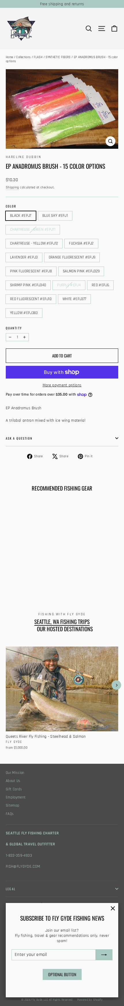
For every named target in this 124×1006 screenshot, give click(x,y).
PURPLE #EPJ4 (69, 285)
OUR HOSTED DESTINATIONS (65, 628)
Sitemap (12, 805)
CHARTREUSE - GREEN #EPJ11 (32, 229)
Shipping (12, 187)
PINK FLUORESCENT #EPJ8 (31, 271)
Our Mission (15, 772)
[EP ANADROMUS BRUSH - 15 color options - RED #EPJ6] (9, 586)
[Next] (116, 685)
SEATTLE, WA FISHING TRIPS (62, 621)
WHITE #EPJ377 (74, 299)
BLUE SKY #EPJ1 (55, 215)
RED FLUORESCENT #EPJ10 (31, 299)
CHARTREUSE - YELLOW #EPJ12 (34, 243)
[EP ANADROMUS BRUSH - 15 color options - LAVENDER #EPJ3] (41, 581)
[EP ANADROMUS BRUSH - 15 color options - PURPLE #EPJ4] (72, 581)
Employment (16, 797)
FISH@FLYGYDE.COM (23, 866)
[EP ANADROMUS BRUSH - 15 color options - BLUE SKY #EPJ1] (15, 581)
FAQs (10, 814)
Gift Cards (14, 789)
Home (9, 57)
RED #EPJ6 (100, 285)
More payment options (62, 385)
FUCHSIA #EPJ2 (81, 243)
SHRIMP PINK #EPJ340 (28, 285)
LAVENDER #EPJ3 (24, 257)
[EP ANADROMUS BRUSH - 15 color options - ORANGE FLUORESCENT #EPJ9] (47, 581)
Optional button (62, 974)
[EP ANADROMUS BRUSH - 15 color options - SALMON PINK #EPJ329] (60, 581)
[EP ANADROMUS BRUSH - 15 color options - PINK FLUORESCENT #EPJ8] (53, 581)
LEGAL (11, 888)
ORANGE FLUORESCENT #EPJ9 (72, 257)
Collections (23, 57)
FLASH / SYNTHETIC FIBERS (52, 57)
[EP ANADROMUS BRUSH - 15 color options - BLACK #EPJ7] (9, 581)
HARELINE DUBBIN (23, 157)
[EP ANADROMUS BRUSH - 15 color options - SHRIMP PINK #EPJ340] (66, 581)
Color (11, 206)
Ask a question (19, 438)
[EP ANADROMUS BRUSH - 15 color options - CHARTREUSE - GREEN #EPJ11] (22, 581)
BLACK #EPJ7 (20, 215)
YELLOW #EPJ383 (24, 313)
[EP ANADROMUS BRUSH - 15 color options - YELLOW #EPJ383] (28, 586)
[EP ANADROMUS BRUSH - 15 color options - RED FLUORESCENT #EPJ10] (15, 586)
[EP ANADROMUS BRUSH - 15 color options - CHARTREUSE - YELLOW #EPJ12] (28, 581)
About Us (13, 781)
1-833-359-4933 (19, 855)
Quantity (14, 328)
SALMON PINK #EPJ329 (81, 271)
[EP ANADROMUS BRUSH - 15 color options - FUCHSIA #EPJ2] (34, 581)
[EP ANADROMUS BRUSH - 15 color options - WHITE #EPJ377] (22, 586)
